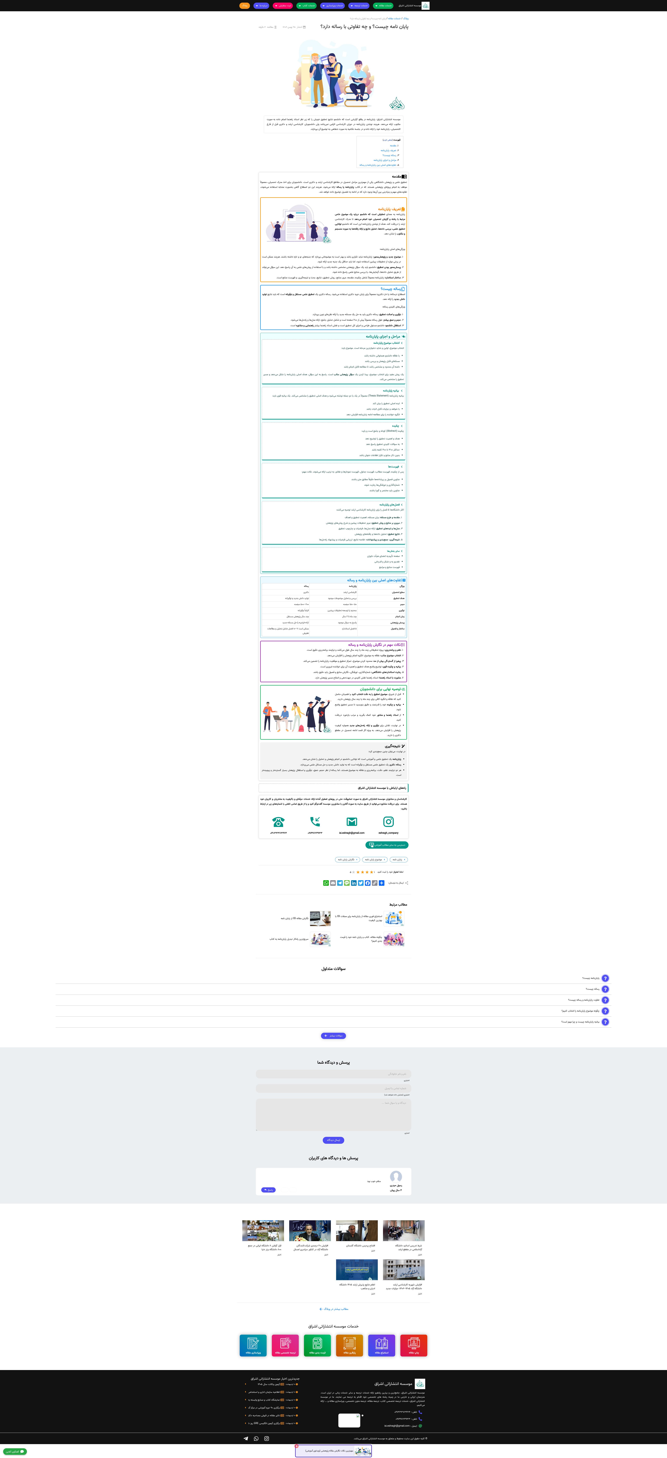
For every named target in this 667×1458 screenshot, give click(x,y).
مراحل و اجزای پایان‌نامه (385, 160)
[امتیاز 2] (367, 872)
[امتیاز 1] (371, 872)
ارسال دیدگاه (333, 1140)
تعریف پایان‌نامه (388, 151)
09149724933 (403, 1419)
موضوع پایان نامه (373, 860)
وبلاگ (406, 19)
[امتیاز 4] (358, 872)
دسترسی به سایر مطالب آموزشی (389, 845)
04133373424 (402, 1412)
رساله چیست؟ (389, 155)
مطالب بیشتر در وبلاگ (335, 1309)
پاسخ (270, 1190)
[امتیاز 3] (362, 872)
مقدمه (393, 146)
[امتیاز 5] (353, 872)
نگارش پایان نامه (346, 860)
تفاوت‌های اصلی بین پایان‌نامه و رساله (378, 165)
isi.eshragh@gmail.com (397, 1426)
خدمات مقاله (394, 19)
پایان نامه (397, 860)
